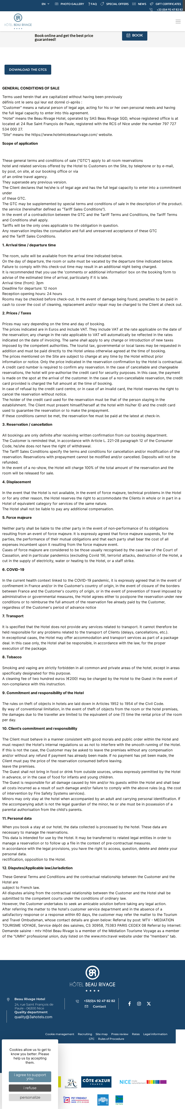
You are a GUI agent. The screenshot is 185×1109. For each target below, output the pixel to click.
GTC (92, 1038)
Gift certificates (168, 4)
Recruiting (85, 1034)
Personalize (30, 1097)
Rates (136, 1034)
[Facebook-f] (129, 1003)
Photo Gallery (72, 4)
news (142, 4)
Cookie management (59, 1034)
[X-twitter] (149, 1003)
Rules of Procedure (111, 1038)
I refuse (30, 1088)
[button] (178, 22)
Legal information (155, 1034)
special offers (117, 4)
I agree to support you (30, 1077)
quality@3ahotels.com (33, 1017)
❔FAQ (92, 4)
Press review (119, 1034)
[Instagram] (139, 1003)
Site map (102, 1034)
